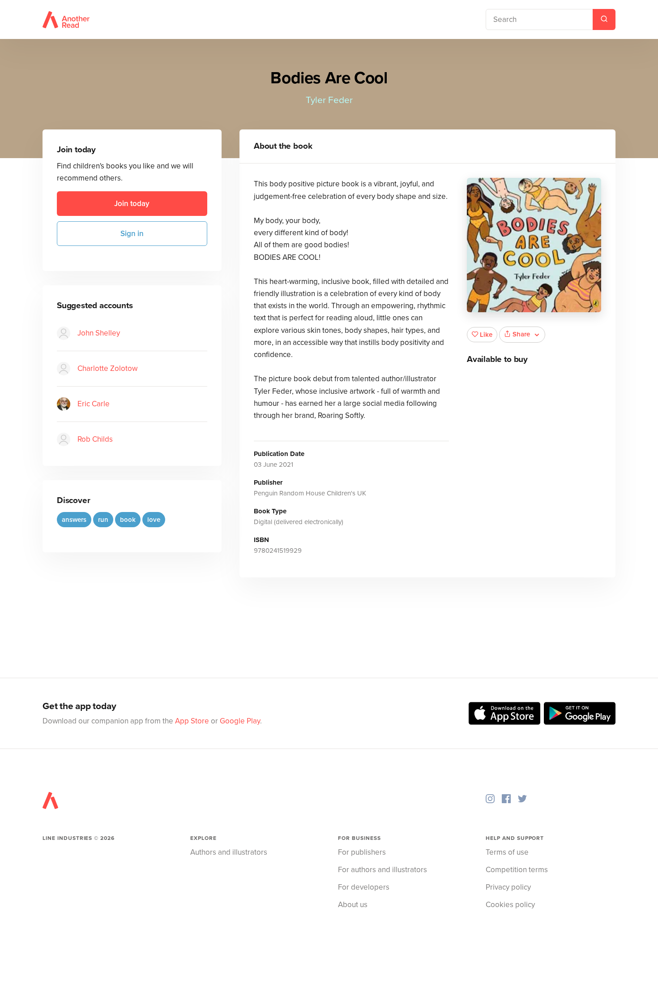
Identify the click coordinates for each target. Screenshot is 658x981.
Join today (132, 203)
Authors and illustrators (228, 852)
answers (74, 520)
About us (352, 904)
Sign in (132, 233)
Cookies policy (510, 904)
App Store (192, 721)
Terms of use (507, 852)
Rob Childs (95, 439)
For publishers (362, 852)
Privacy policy (508, 887)
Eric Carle (93, 404)
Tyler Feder (329, 100)
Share (521, 334)
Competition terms (517, 869)
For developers (363, 887)
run (103, 520)
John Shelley (98, 333)
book (128, 520)
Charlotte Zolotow (107, 368)
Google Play (240, 721)
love (153, 520)
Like (486, 335)
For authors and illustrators (382, 869)
